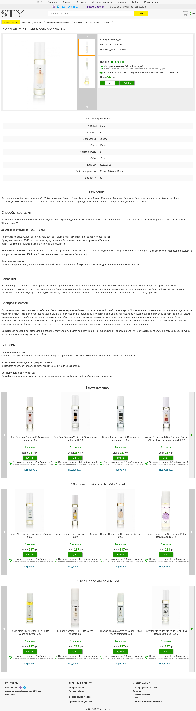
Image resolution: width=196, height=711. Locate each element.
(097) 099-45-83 (70, 7)
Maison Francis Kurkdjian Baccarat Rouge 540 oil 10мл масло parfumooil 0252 (166, 438)
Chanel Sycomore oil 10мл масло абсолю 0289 (75, 535)
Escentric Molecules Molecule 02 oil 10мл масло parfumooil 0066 (166, 632)
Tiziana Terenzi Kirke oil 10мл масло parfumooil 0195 (120, 438)
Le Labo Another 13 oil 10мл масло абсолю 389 (75, 632)
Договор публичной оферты (146, 688)
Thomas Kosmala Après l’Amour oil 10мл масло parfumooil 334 (121, 632)
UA (37, 2)
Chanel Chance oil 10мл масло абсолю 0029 (120, 535)
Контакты (81, 2)
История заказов (76, 688)
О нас (135, 698)
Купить (127, 83)
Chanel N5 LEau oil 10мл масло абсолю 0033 (30, 535)
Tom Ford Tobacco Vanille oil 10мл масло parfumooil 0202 (75, 438)
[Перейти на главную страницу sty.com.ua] (13, 13)
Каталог (66, 2)
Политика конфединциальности (147, 701)
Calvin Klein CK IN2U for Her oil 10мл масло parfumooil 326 (29, 632)
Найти (141, 13)
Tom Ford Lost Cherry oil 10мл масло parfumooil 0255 (30, 438)
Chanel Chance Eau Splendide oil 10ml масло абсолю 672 (166, 535)
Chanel (122, 49)
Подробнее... (30, 469)
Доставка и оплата (102, 2)
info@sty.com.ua (95, 7)
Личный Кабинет (77, 691)
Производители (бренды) (80, 702)
